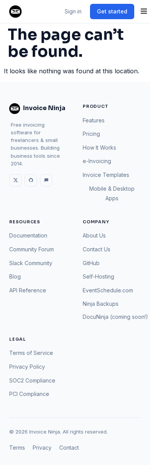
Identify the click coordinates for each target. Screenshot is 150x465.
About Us (94, 235)
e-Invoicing (97, 161)
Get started (112, 11)
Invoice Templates (106, 174)
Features (94, 120)
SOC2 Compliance (32, 380)
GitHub (91, 263)
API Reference (27, 290)
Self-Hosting (98, 276)
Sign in (73, 11)
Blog (15, 276)
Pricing (91, 133)
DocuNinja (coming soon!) (115, 316)
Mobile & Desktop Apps (112, 193)
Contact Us (96, 249)
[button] (143, 11)
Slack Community (30, 263)
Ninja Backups (100, 303)
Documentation (28, 235)
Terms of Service (31, 353)
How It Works (99, 147)
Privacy (42, 447)
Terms (17, 447)
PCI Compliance (29, 394)
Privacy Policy (27, 366)
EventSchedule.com (108, 290)
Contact (69, 447)
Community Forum (31, 249)
